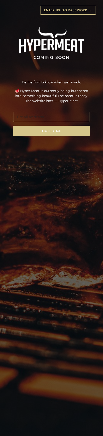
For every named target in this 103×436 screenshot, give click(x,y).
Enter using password (68, 10)
